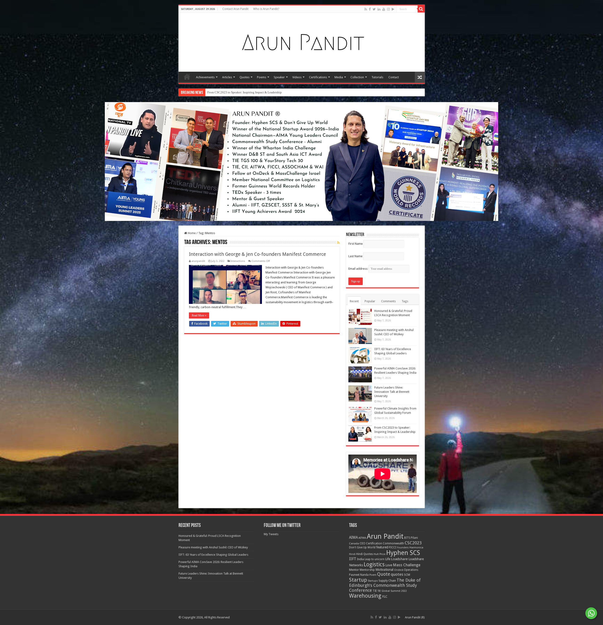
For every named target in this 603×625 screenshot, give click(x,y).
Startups (373, 580)
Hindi (352, 554)
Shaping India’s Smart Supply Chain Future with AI (239, 92)
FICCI (392, 547)
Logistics (374, 564)
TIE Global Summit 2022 (392, 590)
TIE (375, 590)
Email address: (358, 268)
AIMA (353, 537)
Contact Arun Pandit (235, 9)
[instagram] (388, 9)
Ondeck (398, 569)
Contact (393, 77)
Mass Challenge (406, 565)
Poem (372, 574)
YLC (384, 596)
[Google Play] (393, 9)
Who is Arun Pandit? (266, 9)
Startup (358, 580)
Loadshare (399, 559)
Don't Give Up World (362, 547)
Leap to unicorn (374, 559)
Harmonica (416, 547)
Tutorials (377, 77)
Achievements (205, 77)
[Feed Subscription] (338, 242)
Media (338, 77)
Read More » (199, 315)
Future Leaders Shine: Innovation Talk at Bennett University (391, 392)
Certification (374, 543)
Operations (411, 569)
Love (388, 565)
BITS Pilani (411, 537)
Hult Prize (379, 554)
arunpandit (198, 261)
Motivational (384, 569)
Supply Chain (387, 580)
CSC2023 (413, 542)
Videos (297, 77)
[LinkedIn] (379, 9)
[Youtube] (384, 9)
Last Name (355, 256)
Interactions (238, 261)
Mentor (354, 569)
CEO (362, 543)
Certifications (318, 77)
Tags (405, 301)
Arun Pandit (385, 536)
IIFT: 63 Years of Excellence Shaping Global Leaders (213, 554)
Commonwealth (393, 543)
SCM (407, 574)
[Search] (421, 8)
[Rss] (365, 9)
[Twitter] (374, 9)
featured (382, 547)
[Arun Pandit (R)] (301, 41)
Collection (357, 77)
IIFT (352, 559)
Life (387, 559)
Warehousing (365, 596)
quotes (397, 574)
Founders (403, 547)
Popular (370, 301)
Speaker (279, 77)
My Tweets (271, 534)
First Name (355, 243)
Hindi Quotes (364, 554)
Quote (383, 574)
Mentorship (367, 569)
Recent (354, 301)
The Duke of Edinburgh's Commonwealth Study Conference (385, 585)
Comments (388, 301)
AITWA (362, 537)
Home (187, 77)
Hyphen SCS (403, 553)
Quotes (244, 77)
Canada (354, 543)
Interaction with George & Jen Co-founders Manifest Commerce (257, 254)
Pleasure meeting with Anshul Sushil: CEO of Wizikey (213, 547)
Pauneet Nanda (359, 574)
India (360, 559)
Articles (227, 77)
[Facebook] (369, 9)
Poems (261, 77)
